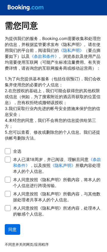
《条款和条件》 (44, 56)
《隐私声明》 (71, 50)
